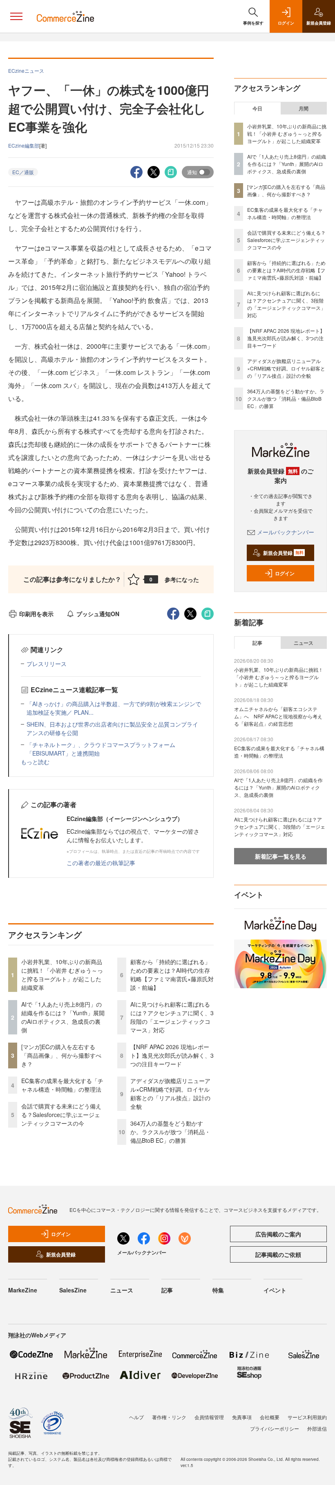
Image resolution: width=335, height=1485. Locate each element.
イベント (275, 1290)
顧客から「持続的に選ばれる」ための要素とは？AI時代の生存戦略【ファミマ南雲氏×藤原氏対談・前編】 (172, 974)
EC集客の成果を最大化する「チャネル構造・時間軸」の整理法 (62, 1085)
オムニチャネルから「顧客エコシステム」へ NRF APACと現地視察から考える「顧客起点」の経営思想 (278, 716)
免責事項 (242, 1416)
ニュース (303, 642)
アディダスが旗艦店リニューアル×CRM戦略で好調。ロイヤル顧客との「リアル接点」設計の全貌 (170, 1093)
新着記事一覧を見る (280, 856)
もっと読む (35, 762)
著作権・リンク (169, 1416)
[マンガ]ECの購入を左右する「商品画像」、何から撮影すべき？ (61, 1055)
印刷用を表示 (36, 614)
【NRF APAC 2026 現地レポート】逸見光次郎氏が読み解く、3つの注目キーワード (172, 1055)
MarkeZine (22, 1290)
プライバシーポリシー (274, 1428)
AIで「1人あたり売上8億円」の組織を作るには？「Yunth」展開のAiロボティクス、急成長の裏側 (63, 1017)
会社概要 (269, 1416)
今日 (257, 108)
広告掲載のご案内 (278, 1234)
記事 (257, 642)
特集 (218, 1290)
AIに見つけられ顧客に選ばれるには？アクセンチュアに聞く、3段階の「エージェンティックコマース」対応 (172, 1017)
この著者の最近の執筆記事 (101, 863)
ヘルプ (136, 1416)
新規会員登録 (283, 552)
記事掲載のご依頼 (278, 1254)
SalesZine (73, 1290)
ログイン (285, 573)
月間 (303, 108)
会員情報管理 (209, 1416)
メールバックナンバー (285, 532)
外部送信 (317, 1428)
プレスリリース (47, 664)
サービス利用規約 (307, 1416)
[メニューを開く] (16, 16)
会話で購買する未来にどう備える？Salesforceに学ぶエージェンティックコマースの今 (61, 1114)
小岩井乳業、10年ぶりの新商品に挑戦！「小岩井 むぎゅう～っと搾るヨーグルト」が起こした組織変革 (62, 974)
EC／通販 (23, 171)
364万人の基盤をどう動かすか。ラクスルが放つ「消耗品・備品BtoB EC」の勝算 (170, 1131)
